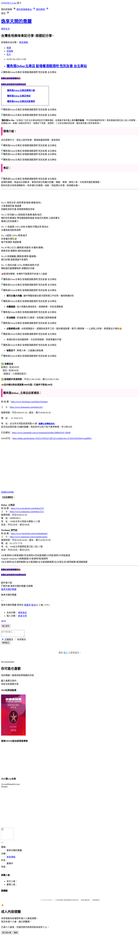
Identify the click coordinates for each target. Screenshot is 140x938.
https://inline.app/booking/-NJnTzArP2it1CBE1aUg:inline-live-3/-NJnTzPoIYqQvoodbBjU (52, 438)
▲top (3, 620)
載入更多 (5, 626)
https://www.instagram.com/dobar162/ (26, 407)
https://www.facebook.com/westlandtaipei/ (29, 533)
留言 (33, 605)
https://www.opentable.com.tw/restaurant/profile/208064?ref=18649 (41, 432)
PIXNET (49, 900)
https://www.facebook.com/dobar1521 (27, 508)
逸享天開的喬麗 (16, 21)
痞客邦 (27, 605)
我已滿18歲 (6, 933)
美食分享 (22, 616)
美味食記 (22, 612)
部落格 (10, 51)
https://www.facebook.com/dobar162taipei (29, 401)
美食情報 (23, 42)
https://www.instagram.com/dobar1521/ (27, 511)
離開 (16, 933)
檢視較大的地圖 (7, 492)
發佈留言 (5, 643)
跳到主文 (5, 29)
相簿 (9, 48)
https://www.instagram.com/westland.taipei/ (28, 537)
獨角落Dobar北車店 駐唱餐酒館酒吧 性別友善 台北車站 (47, 66)
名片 (9, 54)
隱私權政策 (85, 900)
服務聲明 (96, 900)
